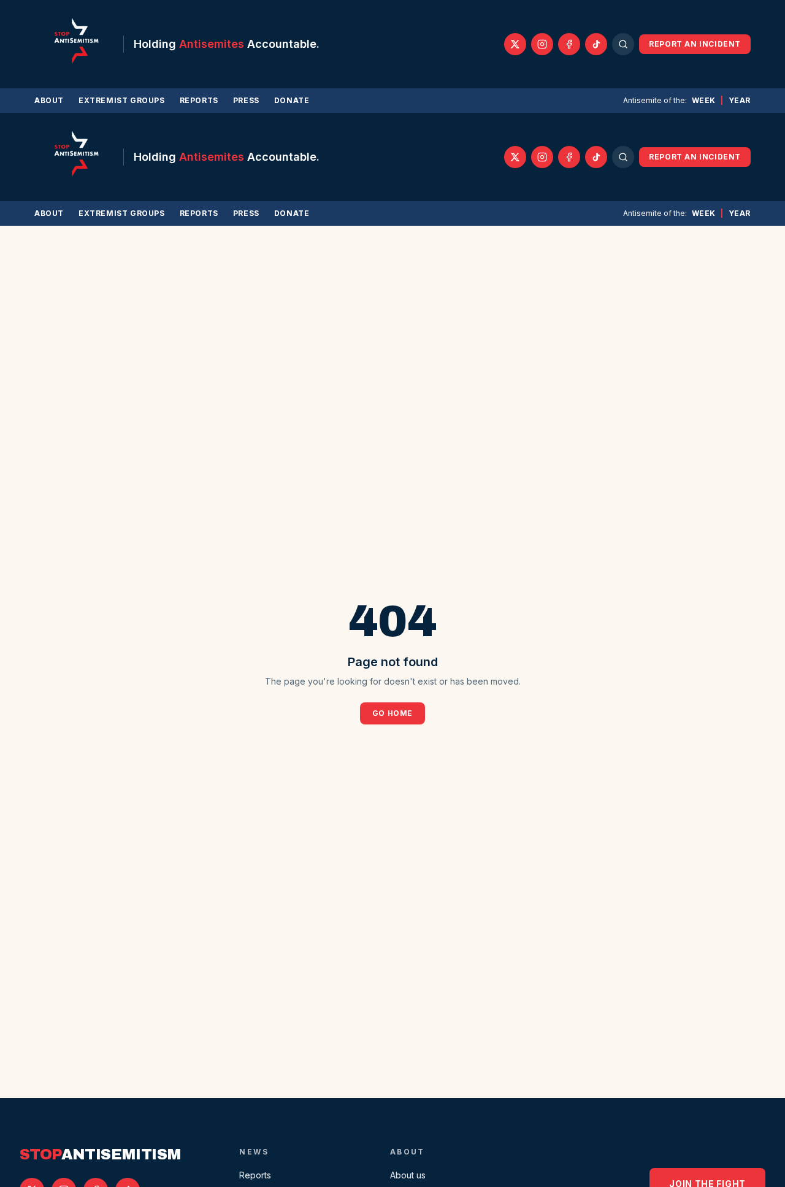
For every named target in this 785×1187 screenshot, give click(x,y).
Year (740, 100)
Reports (199, 100)
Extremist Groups (121, 100)
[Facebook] (569, 44)
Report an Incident (695, 43)
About (49, 100)
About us (408, 1175)
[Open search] (623, 44)
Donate (292, 100)
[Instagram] (542, 44)
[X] (515, 44)
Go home (392, 713)
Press (246, 100)
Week (704, 100)
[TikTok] (596, 44)
